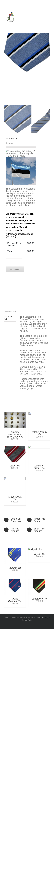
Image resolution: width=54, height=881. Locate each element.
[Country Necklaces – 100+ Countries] (15, 413)
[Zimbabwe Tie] (39, 580)
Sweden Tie (15, 568)
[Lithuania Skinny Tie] (39, 447)
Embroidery (20, 221)
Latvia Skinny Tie (15, 498)
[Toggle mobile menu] (47, 20)
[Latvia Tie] (15, 447)
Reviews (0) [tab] (8, 317)
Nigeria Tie (39, 554)
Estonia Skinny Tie (39, 433)
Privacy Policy (27, 620)
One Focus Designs (43, 618)
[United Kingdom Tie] (15, 580)
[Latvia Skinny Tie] (15, 478)
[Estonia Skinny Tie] (39, 413)
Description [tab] (10, 311)
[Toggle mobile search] (42, 20)
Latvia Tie (15, 465)
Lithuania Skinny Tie (39, 466)
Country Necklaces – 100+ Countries (15, 434)
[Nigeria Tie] (35, 549)
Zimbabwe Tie (39, 598)
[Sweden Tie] (15, 549)
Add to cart (15, 269)
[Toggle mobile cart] (38, 20)
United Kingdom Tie (14, 599)
